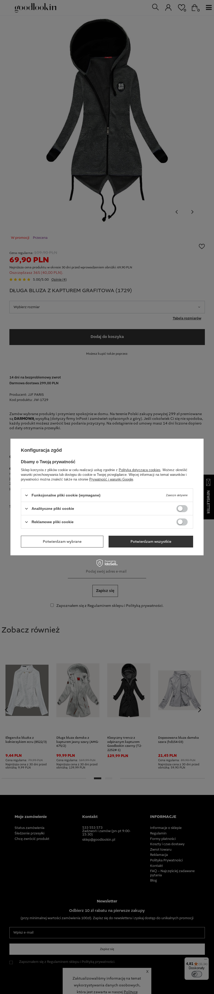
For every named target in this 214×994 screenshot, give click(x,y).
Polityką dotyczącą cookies (139, 470)
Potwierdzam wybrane (62, 541)
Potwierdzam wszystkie (150, 541)
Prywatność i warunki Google (111, 479)
